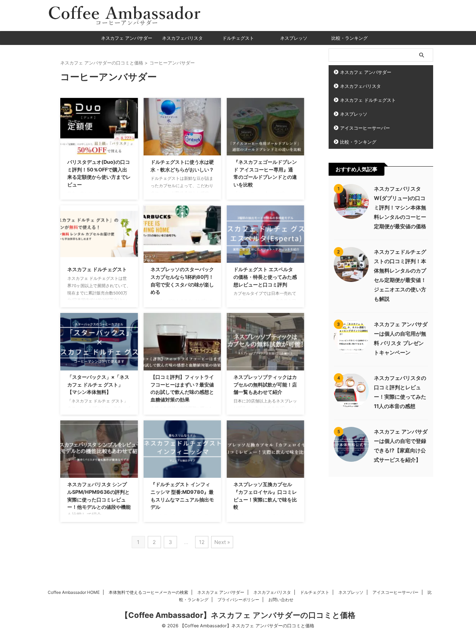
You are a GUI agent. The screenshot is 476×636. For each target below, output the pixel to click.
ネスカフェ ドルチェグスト (97, 269)
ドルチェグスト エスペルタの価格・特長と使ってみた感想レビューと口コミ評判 (265, 276)
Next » (222, 542)
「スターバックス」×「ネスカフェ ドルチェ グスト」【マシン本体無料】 (98, 384)
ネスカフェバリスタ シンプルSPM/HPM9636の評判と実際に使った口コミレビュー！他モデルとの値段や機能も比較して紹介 (99, 499)
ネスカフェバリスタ (182, 38)
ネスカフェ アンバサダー (126, 38)
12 (202, 542)
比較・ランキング (349, 38)
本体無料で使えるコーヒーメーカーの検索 (148, 592)
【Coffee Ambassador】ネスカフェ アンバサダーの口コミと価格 (238, 615)
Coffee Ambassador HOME (74, 592)
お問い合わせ (280, 599)
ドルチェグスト (238, 38)
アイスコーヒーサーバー (365, 128)
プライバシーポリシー (238, 599)
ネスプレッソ (293, 38)
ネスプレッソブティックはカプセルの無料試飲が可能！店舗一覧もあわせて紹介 (265, 384)
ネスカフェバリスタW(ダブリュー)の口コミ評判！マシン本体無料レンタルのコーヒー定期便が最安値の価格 (400, 207)
